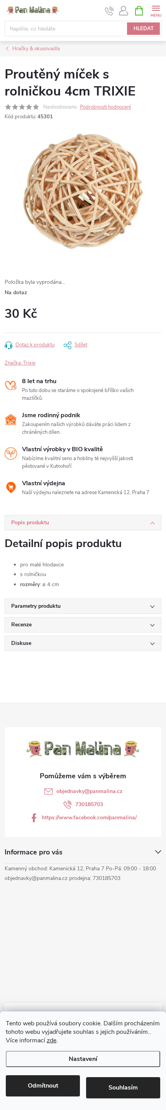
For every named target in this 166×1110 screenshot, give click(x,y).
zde (51, 1040)
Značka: (20, 363)
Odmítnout (43, 1085)
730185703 (89, 804)
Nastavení (83, 1059)
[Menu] (156, 10)
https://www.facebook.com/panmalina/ (89, 817)
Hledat (144, 28)
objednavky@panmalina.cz (89, 791)
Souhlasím (123, 1087)
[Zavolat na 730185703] (109, 11)
